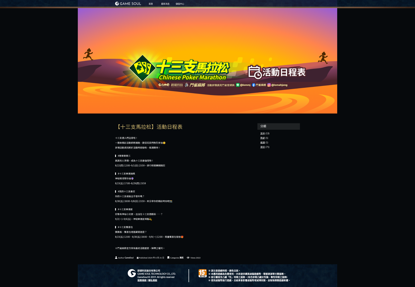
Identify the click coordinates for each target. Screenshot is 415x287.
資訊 (182, 258)
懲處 (262, 138)
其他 (262, 133)
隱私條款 (152, 280)
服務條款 (142, 280)
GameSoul (129, 258)
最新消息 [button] (165, 4)
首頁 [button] (151, 4)
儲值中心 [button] (180, 4)
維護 (262, 143)
